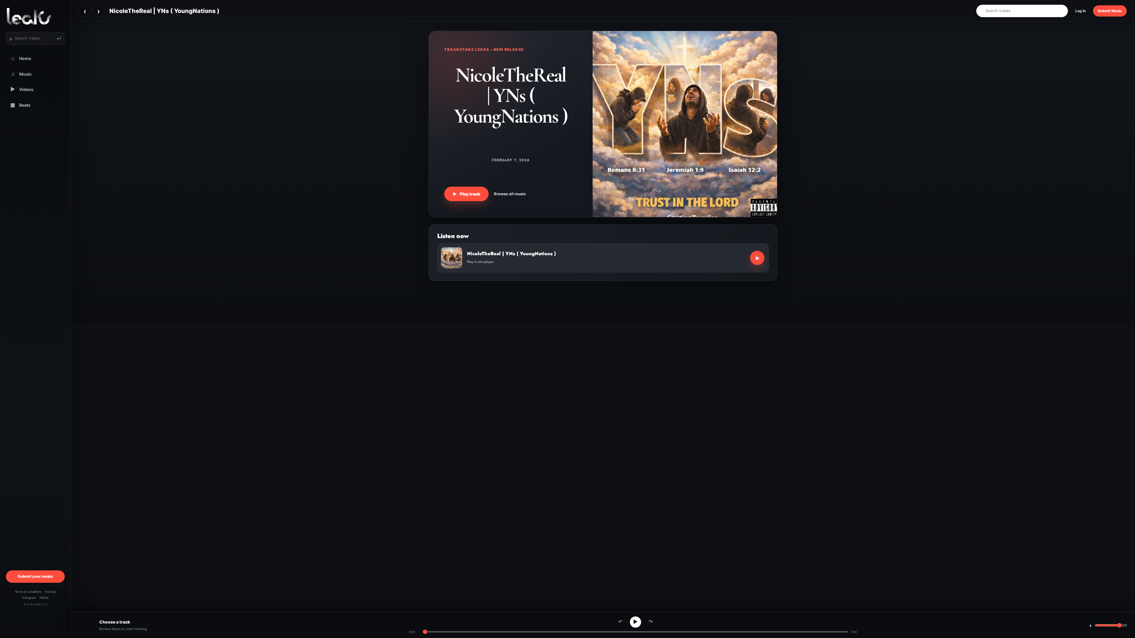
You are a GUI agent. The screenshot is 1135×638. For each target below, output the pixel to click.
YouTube (50, 591)
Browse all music (510, 193)
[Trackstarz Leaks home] (35, 16)
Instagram (29, 597)
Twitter (44, 597)
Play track (466, 193)
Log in (1080, 11)
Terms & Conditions (28, 591)
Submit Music (1110, 11)
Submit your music (35, 576)
